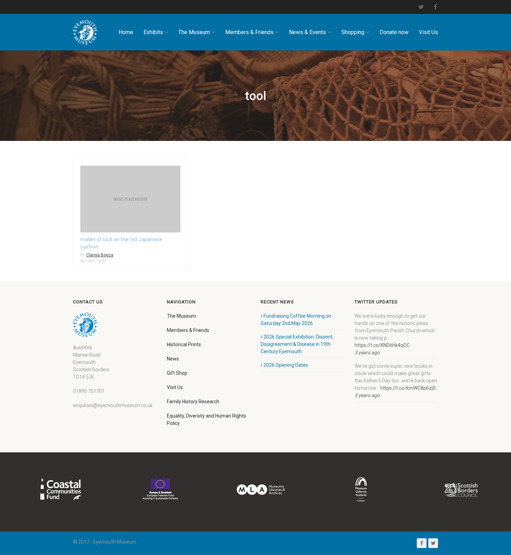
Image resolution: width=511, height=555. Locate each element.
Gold (101, 260)
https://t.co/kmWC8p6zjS (408, 388)
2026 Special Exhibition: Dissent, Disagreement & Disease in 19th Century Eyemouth (297, 344)
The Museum (194, 32)
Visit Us (428, 32)
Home (126, 32)
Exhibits (153, 32)
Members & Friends (249, 32)
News (173, 359)
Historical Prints (184, 344)
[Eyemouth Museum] (85, 32)
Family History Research (193, 401)
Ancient (87, 260)
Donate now (394, 32)
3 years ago (367, 352)
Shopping (352, 32)
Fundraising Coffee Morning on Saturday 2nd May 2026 (296, 319)
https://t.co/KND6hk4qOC (382, 345)
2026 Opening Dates (285, 365)
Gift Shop (177, 373)
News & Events (307, 32)
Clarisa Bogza (99, 255)
